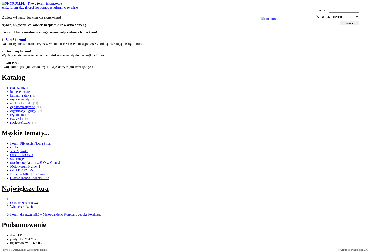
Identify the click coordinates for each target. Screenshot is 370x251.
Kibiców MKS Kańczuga (27, 174)
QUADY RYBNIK (23, 170)
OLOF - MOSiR (21, 155)
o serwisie (71, 7)
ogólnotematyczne (22, 107)
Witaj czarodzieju (22, 206)
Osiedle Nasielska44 (24, 203)
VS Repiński (19, 151)
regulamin (56, 7)
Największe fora (25, 188)
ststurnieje (17, 159)
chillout (15, 147)
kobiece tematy (20, 91)
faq (37, 7)
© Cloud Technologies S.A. (353, 249)
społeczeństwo (20, 122)
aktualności (26, 7)
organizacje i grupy (23, 111)
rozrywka (16, 118)
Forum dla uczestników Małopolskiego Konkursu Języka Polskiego (55, 214)
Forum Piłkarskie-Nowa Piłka (30, 143)
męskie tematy (20, 99)
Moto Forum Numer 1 (25, 166)
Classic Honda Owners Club (29, 178)
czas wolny (17, 88)
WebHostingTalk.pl (37, 249)
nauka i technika (21, 103)
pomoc (44, 7)
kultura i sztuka (20, 95)
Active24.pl (19, 249)
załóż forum (10, 7)
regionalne (17, 115)
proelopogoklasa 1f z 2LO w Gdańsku (36, 162)
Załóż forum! (15, 40)
